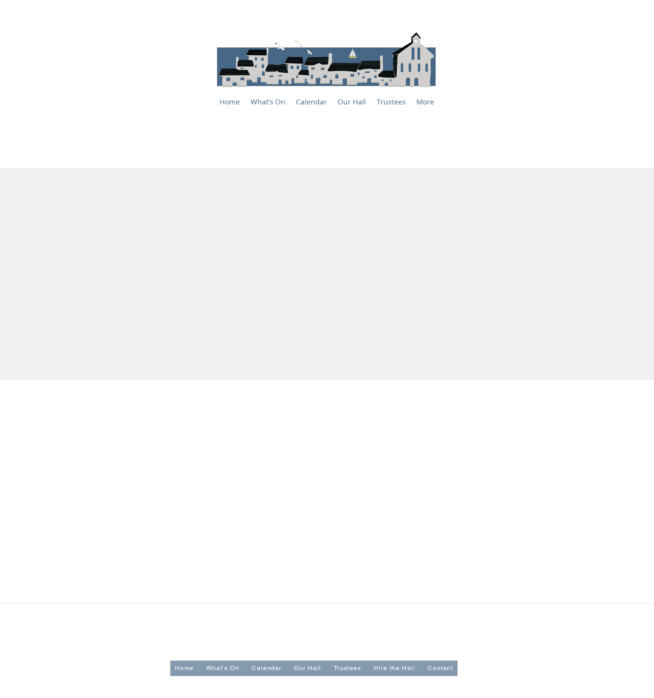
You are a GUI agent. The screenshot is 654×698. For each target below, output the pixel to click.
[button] (351, 102)
